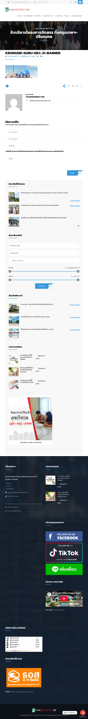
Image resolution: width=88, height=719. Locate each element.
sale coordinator (13, 507)
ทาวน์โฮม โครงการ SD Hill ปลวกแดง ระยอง (35, 317)
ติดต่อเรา (67, 16)
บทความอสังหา (59, 16)
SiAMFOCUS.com (24, 651)
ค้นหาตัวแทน (37, 16)
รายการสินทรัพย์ (28, 16)
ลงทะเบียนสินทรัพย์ (76, 16)
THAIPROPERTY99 (13, 56)
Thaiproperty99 (58, 610)
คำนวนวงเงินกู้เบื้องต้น (14, 511)
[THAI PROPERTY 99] (17, 7)
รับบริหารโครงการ (48, 16)
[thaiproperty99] (64, 536)
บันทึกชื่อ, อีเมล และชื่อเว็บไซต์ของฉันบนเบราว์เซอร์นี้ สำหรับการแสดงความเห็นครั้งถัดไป (35, 151)
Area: (11, 276)
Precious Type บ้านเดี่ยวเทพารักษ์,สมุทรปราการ (37, 304)
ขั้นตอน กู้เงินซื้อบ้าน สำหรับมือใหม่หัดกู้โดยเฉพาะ (26, 370)
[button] (44, 245)
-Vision (7, 486)
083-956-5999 (42, 2)
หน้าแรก (19, 16)
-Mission (8, 483)
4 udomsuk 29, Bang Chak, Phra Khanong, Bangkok (40, 205)
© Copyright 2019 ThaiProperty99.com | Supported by (38, 715)
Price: (11, 267)
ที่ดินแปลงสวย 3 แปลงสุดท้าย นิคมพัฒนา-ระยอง (37, 329)
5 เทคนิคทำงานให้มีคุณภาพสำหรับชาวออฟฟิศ (26, 357)
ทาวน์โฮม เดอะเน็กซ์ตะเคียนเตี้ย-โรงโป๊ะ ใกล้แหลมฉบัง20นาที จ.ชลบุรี (43, 218)
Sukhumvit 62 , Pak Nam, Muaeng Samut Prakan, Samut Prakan (44, 193)
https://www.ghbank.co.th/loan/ (22, 692)
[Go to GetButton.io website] (82, 717)
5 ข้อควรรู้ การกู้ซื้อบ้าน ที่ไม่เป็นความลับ (26, 381)
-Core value (9, 489)
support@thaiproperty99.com (20, 2)
